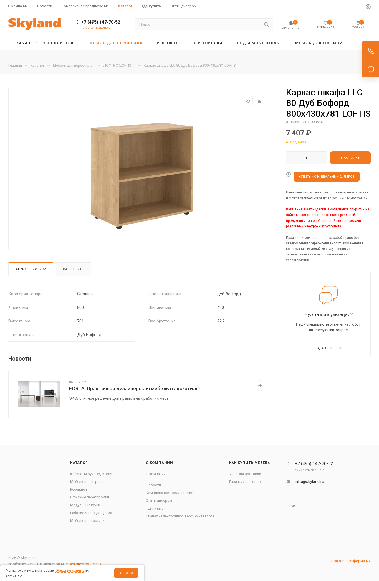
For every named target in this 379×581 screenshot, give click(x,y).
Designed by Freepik (85, 564)
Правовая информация (351, 561)
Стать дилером (159, 500)
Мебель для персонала (90, 482)
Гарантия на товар (245, 482)
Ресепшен (78, 489)
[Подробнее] (260, 385)
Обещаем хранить (69, 570)
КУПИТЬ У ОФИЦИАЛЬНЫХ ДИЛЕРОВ (327, 176)
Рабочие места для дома (91, 513)
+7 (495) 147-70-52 (100, 22)
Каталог (79, 463)
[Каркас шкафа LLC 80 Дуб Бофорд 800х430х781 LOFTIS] (141, 175)
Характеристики (30, 269)
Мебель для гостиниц (88, 520)
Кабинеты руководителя (91, 474)
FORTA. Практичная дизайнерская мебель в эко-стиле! (134, 388)
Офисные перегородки (89, 497)
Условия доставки (245, 474)
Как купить (73, 269)
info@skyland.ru (309, 481)
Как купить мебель (249, 463)
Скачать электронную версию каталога (180, 516)
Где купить (155, 508)
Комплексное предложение (169, 493)
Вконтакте (293, 506)
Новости (153, 485)
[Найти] (266, 24)
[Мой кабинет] (368, 7)
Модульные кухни (85, 505)
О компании (159, 463)
